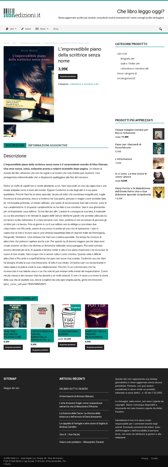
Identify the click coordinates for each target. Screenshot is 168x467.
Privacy (145, 458)
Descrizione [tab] (15, 145)
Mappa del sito (11, 388)
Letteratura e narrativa (30, 43)
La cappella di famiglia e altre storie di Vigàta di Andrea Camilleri (83, 425)
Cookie (154, 458)
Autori (28, 28)
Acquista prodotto (68, 76)
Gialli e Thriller (128, 63)
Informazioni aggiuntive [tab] (47, 145)
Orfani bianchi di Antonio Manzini (76, 396)
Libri (11, 28)
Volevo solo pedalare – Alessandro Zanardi (81, 442)
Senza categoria (125, 73)
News (43, 28)
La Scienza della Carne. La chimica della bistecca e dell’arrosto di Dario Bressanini (80, 415)
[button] (160, 29)
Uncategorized (125, 78)
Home (6, 43)
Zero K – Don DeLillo (69, 434)
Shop (55, 28)
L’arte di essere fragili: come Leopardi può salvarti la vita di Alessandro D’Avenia (80, 405)
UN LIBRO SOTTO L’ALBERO (73, 388)
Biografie (125, 58)
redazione (120, 437)
